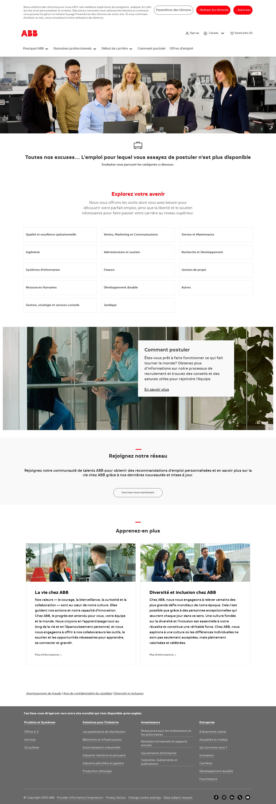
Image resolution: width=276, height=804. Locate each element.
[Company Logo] (29, 33)
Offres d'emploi (181, 48)
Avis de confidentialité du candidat (87, 693)
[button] (192, 33)
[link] (48, 655)
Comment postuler (152, 48)
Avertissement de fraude (43, 693)
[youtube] (247, 797)
